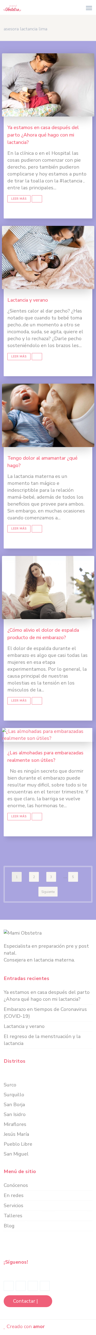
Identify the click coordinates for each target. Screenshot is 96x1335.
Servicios (13, 1205)
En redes (14, 1195)
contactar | (26, 1301)
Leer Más (19, 199)
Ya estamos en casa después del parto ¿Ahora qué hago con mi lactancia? (43, 135)
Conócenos (16, 1185)
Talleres (13, 1215)
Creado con (25, 1326)
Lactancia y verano (27, 300)
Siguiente (48, 892)
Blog (9, 1225)
